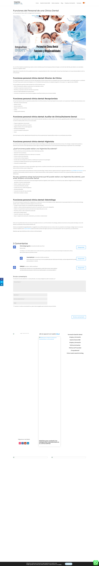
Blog (62, 3)
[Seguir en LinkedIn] (28, 443)
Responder (81, 247)
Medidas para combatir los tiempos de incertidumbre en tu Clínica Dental (49, 442)
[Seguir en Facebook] (22, 443)
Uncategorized (30, 13)
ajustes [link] (59, 564)
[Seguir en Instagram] (20, 443)
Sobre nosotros (55, 3)
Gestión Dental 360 (45, 3)
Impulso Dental (27, 228)
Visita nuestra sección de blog (75, 353)
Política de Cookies (75, 345)
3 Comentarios (37, 13)
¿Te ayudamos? (75, 350)
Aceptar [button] (68, 564)
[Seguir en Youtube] (25, 443)
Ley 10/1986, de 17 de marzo (77, 170)
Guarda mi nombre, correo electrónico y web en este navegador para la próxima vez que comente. (35, 306)
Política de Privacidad (75, 348)
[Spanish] (84, 4)
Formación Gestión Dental (75, 334)
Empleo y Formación (70, 3)
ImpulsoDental (18, 13)
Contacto (79, 3)
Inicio (37, 3)
